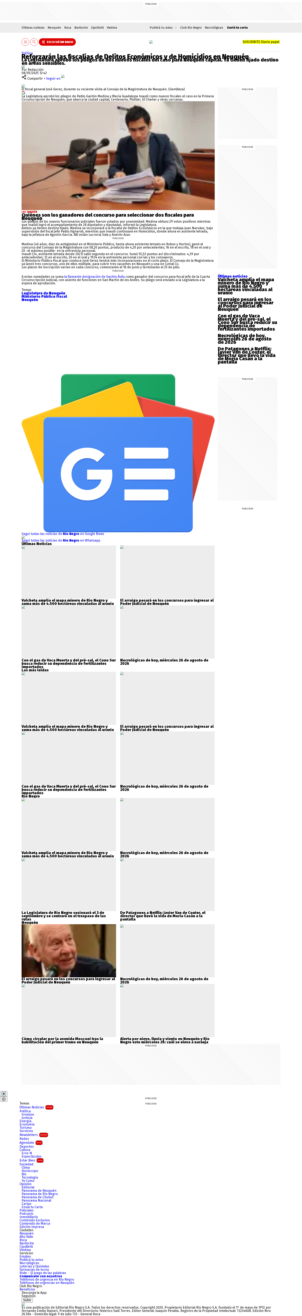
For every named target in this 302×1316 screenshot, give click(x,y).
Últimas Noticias (36, 1107)
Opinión (25, 1184)
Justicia (27, 1118)
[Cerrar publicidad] (3, 1093)
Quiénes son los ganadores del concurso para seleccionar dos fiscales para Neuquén (108, 216)
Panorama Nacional (36, 1200)
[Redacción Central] (23, 66)
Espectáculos (31, 1156)
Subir (27, 1300)
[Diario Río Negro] (151, 42)
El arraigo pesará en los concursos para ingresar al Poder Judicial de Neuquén (245, 304)
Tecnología (30, 1177)
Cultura (25, 1150)
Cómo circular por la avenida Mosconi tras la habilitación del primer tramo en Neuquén (62, 1040)
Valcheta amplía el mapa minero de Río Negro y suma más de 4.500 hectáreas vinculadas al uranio (246, 286)
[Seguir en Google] (23, 92)
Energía (25, 1121)
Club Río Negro (191, 27)
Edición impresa (32, 1227)
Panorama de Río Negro (40, 1194)
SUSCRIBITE (261, 42)
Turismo (26, 1127)
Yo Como (28, 1180)
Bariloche (81, 27)
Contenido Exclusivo (35, 1220)
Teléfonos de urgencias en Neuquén (47, 1283)
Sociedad (26, 1164)
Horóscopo (30, 1171)
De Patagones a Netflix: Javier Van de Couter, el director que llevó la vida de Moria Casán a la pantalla (246, 355)
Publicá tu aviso (31, 1259)
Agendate (30, 1143)
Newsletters (33, 1135)
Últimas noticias (33, 27)
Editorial (28, 1187)
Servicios (26, 1131)
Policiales (27, 1210)
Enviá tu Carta (32, 1207)
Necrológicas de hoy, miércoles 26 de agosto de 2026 (245, 339)
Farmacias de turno (34, 1269)
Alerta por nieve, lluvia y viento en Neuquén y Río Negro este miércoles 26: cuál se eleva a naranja (165, 1040)
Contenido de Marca (35, 1223)
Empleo (25, 1256)
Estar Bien (31, 1160)
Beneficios (27, 1289)
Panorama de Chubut (37, 1197)
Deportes (27, 1146)
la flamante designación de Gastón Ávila (95, 277)
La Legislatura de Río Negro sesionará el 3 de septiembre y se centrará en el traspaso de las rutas (64, 916)
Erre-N (27, 1153)
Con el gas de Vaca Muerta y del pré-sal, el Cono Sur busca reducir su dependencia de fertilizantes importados (247, 322)
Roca (67, 27)
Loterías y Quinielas (34, 1266)
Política (27, 53)
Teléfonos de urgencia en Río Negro (47, 1279)
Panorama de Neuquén (39, 1190)
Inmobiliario (29, 1217)
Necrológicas (214, 27)
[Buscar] (34, 42)
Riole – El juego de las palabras (43, 1273)
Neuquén (54, 27)
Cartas (26, 1204)
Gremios (28, 1114)
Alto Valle (26, 1236)
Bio (24, 1174)
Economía (27, 1124)
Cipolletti (97, 27)
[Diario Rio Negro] (23, 1304)
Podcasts (26, 1213)
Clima (26, 1167)
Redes (24, 1138)
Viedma (112, 27)
